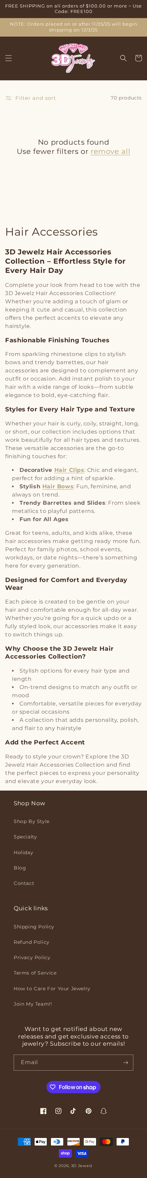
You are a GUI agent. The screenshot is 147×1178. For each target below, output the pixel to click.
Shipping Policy (34, 927)
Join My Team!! (33, 1004)
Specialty (25, 837)
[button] (8, 58)
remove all (110, 151)
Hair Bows (58, 486)
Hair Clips (69, 470)
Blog (20, 868)
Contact (24, 883)
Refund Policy (32, 942)
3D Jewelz (82, 1165)
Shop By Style (32, 821)
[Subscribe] (125, 1063)
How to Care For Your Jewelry (52, 988)
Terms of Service (35, 973)
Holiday (23, 852)
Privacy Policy (32, 957)
